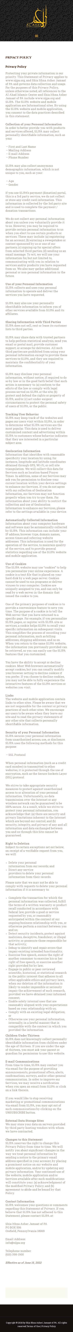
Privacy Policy (48, 1326)
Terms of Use (33, 1326)
